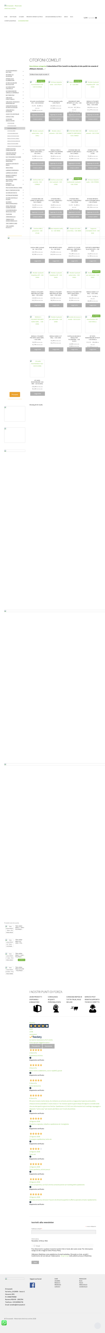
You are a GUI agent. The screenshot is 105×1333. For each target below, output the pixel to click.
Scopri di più (65, 1256)
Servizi (66, 16)
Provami (15, 394)
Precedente (36, 1046)
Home (5, 16)
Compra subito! (37, 119)
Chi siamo (21, 16)
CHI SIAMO (57, 1280)
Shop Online (13, 16)
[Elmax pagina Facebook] (40, 1285)
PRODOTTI (57, 1282)
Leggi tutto (37, 394)
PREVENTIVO (58, 1284)
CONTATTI (57, 1286)
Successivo (48, 1046)
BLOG (71, 16)
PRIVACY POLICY (83, 1284)
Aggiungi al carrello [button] (37, 114)
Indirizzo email (36, 1229)
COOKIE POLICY (83, 1286)
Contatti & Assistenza (10, 21)
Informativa (35, 1239)
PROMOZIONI (82, 1278)
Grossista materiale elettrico (53, 16)
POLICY (81, 1282)
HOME (56, 1278)
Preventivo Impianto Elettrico (34, 16)
